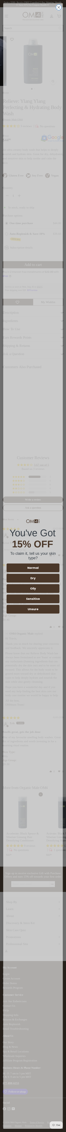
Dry (33, 578)
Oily (33, 588)
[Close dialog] (59, 7)
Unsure (33, 609)
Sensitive (33, 599)
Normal (33, 568)
